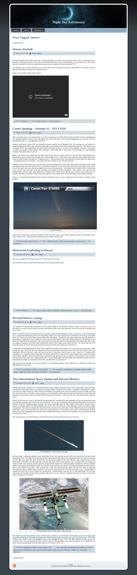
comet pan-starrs (69, 241)
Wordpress (42, 573)
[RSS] (14, 566)
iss (74, 369)
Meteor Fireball (23, 49)
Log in (71, 564)
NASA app (44, 393)
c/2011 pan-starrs (52, 241)
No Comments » (55, 121)
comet (61, 241)
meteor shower (18, 550)
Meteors (25, 121)
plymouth (67, 550)
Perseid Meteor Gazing (27, 318)
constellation (68, 369)
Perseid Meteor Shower (34, 404)
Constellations (27, 369)
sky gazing (27, 372)
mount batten (27, 550)
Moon (36, 241)
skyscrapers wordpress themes (77, 573)
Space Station (43, 369)
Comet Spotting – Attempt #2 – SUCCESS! (39, 128)
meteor (43, 121)
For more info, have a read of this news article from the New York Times (38, 262)
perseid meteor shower (49, 550)
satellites (73, 550)
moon (83, 241)
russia (76, 310)
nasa (34, 550)
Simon (39, 53)
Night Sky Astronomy (68, 22)
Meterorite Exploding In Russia (33, 250)
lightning (78, 369)
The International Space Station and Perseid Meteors (46, 379)
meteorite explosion (66, 310)
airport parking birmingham (98, 573)
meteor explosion (47, 310)
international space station (76, 547)
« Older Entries (18, 43)
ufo (78, 550)
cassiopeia (59, 369)
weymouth (43, 372)
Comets (25, 241)
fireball (38, 121)
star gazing (35, 372)
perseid (20, 372)
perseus (60, 550)
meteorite (57, 310)
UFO (50, 547)
